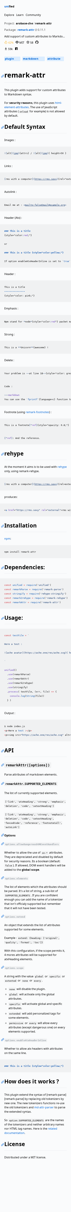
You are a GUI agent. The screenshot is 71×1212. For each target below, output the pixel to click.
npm (7, 538)
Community (33, 15)
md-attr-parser (44, 1107)
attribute (55, 59)
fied (9, 6)
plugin (12, 59)
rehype (62, 467)
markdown (33, 59)
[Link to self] (3, 76)
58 (31, 42)
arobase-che (24, 23)
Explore (9, 15)
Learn (20, 15)
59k (10, 49)
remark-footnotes (37, 412)
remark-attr (43, 23)
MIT (21, 42)
